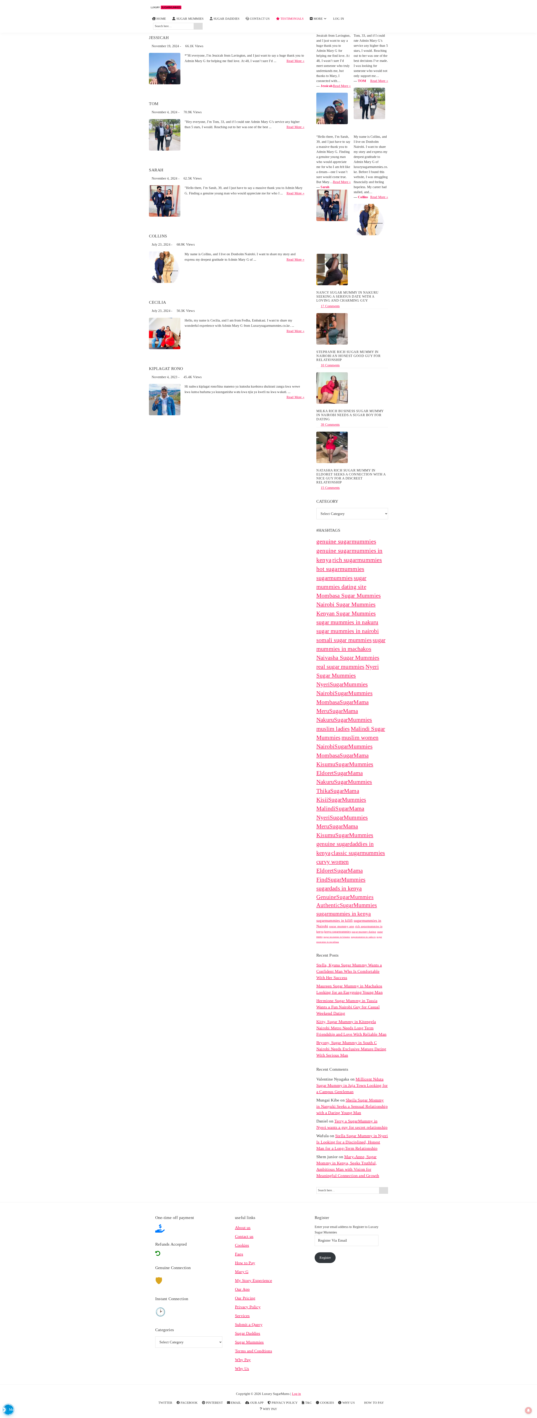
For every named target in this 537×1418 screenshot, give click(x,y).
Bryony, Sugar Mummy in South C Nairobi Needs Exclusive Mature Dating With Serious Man (351, 1048)
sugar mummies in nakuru (347, 622)
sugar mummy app (341, 926)
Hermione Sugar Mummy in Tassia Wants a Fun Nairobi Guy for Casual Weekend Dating (348, 1007)
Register (325, 1257)
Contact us (244, 1236)
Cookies (242, 1245)
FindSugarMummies (340, 879)
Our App (242, 1289)
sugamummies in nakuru (363, 937)
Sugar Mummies (249, 1342)
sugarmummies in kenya (343, 914)
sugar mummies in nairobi (347, 631)
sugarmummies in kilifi (334, 920)
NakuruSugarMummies (344, 719)
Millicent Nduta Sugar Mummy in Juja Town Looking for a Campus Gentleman (352, 1085)
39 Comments (330, 424)
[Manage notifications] (528, 1410)
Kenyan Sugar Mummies (346, 613)
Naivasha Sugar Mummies (347, 657)
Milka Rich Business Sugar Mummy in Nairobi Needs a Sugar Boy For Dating (350, 415)
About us (243, 1227)
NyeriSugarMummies (342, 684)
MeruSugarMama (337, 711)
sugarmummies (334, 578)
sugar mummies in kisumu (336, 937)
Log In (338, 18)
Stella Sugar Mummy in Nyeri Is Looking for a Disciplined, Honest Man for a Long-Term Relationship (352, 1142)
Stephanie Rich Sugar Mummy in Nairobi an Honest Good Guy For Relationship (348, 356)
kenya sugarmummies (337, 931)
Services (242, 1315)
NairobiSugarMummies (344, 693)
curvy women (332, 861)
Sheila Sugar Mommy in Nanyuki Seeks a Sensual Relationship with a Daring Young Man (352, 1106)
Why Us (242, 1368)
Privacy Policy (248, 1307)
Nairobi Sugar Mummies (345, 604)
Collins (158, 236)
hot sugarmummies (340, 569)
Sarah (156, 170)
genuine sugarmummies (346, 541)
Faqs (239, 1254)
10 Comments (330, 365)
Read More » (295, 61)
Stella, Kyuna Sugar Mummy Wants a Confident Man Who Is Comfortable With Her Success (349, 971)
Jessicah (159, 37)
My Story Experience (253, 1280)
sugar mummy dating (364, 931)
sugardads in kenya (339, 888)
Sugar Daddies (247, 1333)
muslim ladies (333, 728)
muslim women (359, 737)
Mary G (241, 1271)
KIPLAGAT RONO (166, 368)
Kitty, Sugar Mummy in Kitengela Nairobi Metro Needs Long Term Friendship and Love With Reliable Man (351, 1027)
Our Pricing (245, 1298)
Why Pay (243, 1359)
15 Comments (330, 488)
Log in (296, 1394)
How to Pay (245, 1262)
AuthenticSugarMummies (346, 905)
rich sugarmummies (357, 560)
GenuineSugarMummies (345, 897)
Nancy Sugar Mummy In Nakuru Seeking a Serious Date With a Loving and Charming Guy (347, 296)
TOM (154, 103)
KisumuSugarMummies (344, 835)
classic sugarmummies (358, 853)
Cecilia (157, 302)
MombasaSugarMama (342, 702)
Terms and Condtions (253, 1351)
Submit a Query (248, 1324)
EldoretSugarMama (339, 870)
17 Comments (330, 306)
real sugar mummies (340, 666)
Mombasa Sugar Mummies (348, 595)
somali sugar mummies (344, 640)
